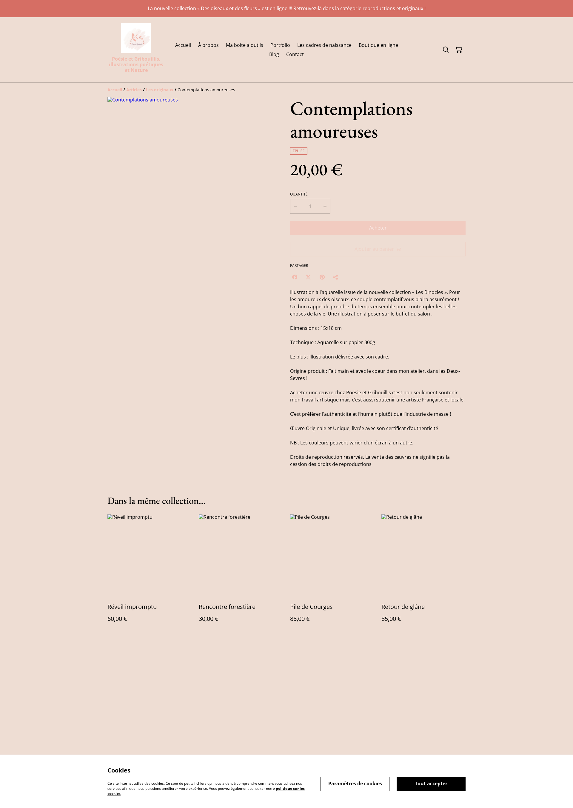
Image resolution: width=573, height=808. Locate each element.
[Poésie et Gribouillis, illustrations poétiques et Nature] (136, 38)
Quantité (299, 194)
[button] (120, 290)
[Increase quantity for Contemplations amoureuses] (325, 206)
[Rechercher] (445, 49)
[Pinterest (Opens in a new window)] (322, 277)
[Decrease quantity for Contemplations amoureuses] (295, 206)
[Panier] (459, 49)
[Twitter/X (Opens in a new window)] (308, 277)
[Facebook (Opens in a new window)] (294, 277)
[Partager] (335, 277)
